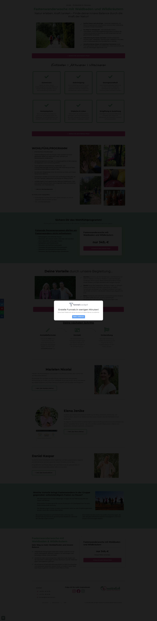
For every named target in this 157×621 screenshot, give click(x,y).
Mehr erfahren (78, 317)
